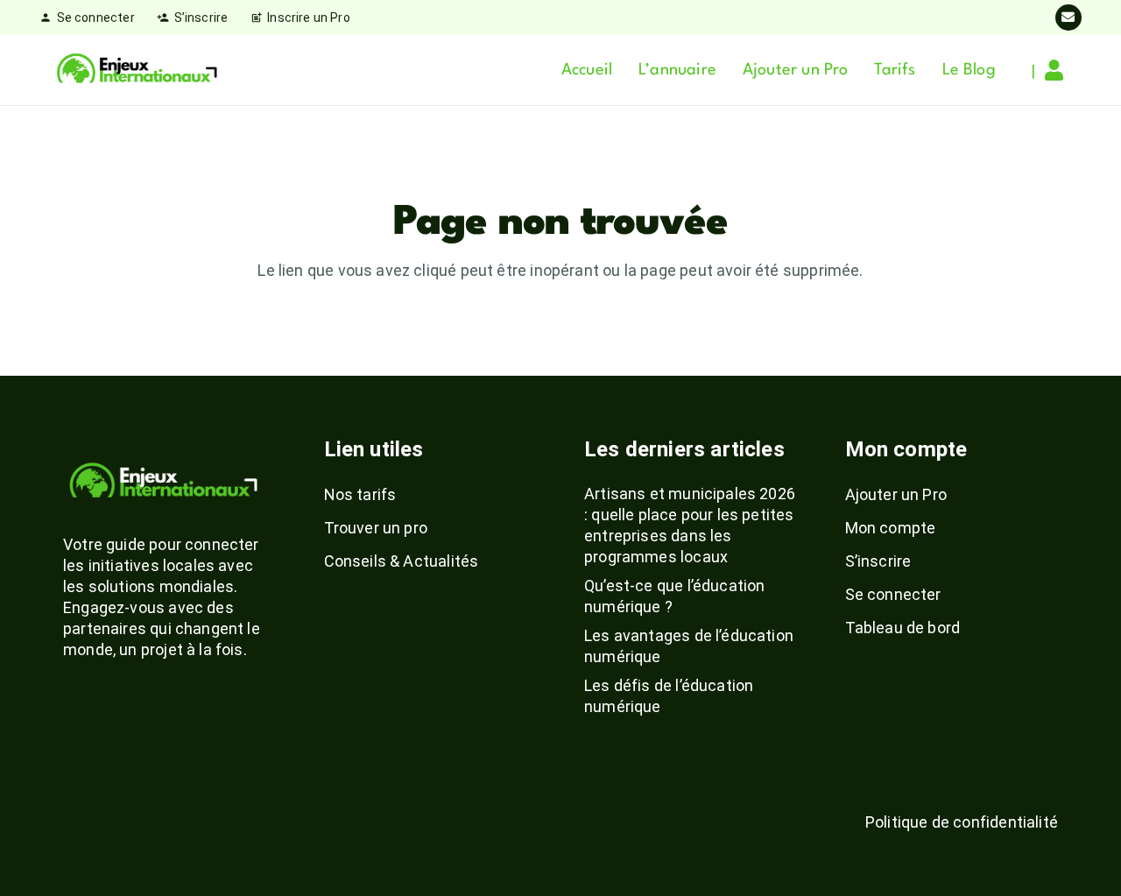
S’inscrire (878, 561)
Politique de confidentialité (961, 822)
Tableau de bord (903, 627)
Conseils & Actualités (401, 561)
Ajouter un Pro (896, 494)
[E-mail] (1068, 17)
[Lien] (1058, 70)
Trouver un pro (376, 528)
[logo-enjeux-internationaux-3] (136, 70)
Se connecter (893, 594)
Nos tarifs (360, 494)
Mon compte (890, 528)
